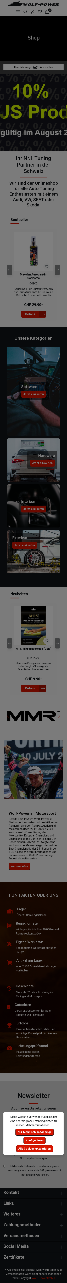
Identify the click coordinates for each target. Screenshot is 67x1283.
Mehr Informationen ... (38, 1125)
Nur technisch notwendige (35, 1132)
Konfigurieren (34, 1140)
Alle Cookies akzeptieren (34, 1148)
